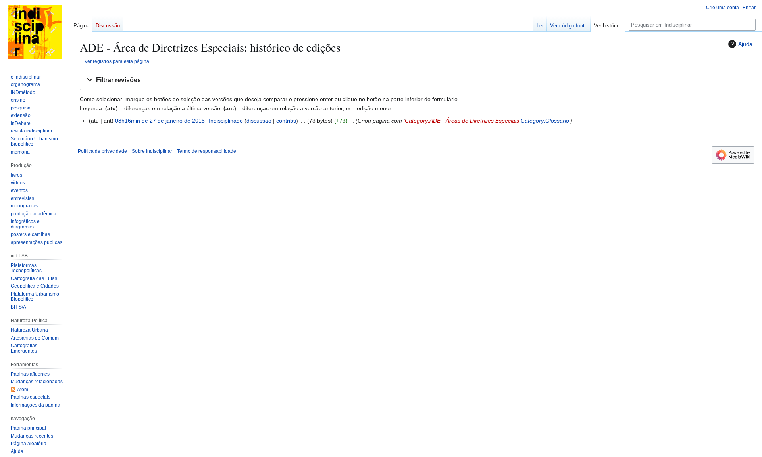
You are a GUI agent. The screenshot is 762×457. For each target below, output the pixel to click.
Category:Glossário (545, 120)
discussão (258, 120)
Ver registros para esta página (117, 61)
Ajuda (745, 44)
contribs (286, 120)
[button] (416, 80)
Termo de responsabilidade (206, 151)
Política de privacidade (102, 151)
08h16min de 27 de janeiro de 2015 (160, 120)
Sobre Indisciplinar (152, 151)
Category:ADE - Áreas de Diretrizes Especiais (462, 120)
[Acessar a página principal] (35, 31)
